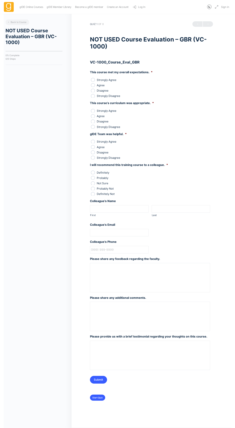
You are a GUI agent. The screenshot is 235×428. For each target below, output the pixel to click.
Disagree (103, 90)
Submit (98, 379)
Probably (102, 178)
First (93, 215)
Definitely (103, 172)
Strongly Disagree (108, 96)
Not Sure (102, 183)
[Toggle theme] (209, 7)
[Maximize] (216, 7)
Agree (101, 85)
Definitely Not (106, 194)
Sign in (225, 6)
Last (154, 215)
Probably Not (105, 188)
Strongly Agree (106, 80)
